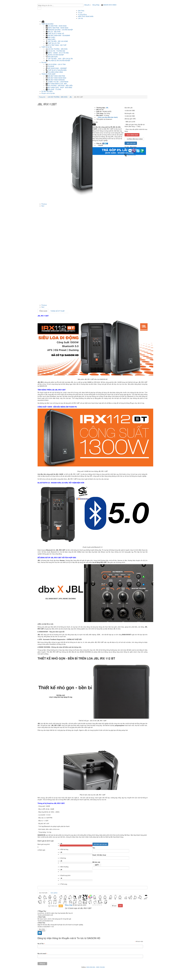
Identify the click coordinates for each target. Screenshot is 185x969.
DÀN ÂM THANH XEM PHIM (56, 76)
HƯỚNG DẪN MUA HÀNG (135, 139)
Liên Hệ (80, 18)
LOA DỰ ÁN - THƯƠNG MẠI (56, 51)
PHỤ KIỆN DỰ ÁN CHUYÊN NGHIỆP (59, 60)
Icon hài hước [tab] (43, 893)
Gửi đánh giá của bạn (100, 844)
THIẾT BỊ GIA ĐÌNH (47, 24)
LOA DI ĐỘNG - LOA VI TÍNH (57, 64)
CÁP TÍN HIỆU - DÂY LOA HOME (58, 41)
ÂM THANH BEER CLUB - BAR (57, 84)
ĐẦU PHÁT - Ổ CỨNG (54, 89)
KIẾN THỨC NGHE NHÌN (85, 16)
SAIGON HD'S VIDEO (109, 5)
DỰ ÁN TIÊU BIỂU (47, 91)
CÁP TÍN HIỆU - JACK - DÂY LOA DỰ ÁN (60, 59)
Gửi (120, 906)
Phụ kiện (44, 62)
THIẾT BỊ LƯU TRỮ (54, 43)
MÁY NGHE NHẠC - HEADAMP (57, 68)
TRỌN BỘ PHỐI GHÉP (48, 74)
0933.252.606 (131, 155)
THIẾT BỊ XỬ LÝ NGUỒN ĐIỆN (57, 70)
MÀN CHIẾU (51, 39)
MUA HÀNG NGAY (132, 135)
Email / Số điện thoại (99, 855)
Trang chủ (42, 97)
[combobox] (60, 5)
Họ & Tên (41, 944)
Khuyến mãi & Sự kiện (48, 93)
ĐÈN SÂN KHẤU (53, 57)
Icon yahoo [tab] (54, 893)
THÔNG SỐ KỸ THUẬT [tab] (57, 311)
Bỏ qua (114, 906)
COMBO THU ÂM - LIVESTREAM (58, 82)
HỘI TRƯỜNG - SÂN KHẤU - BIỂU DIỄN (60, 86)
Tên (93, 848)
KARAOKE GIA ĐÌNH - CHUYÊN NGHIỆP (60, 30)
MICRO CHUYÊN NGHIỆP (56, 55)
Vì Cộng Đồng (82, 14)
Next (42, 206)
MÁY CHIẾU (51, 37)
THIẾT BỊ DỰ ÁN (46, 47)
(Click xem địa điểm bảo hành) (108, 117)
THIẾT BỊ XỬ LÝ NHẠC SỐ (56, 33)
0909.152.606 (100, 967)
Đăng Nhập (95, 5)
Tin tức (80, 12)
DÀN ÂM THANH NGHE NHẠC (57, 78)
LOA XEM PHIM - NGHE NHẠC (57, 26)
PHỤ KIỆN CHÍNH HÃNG (55, 72)
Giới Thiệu (81, 11)
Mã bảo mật (96, 862)
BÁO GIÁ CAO (131, 143)
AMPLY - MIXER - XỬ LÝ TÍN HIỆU (58, 53)
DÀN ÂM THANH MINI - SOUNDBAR (59, 35)
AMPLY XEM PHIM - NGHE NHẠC (58, 28)
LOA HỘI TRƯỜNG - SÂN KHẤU (58, 49)
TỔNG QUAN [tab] (43, 311)
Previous (44, 204)
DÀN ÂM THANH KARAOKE (56, 80)
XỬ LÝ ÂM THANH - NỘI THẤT (57, 45)
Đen (94, 124)
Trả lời (40, 915)
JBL (70, 97)
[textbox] (61, 5)
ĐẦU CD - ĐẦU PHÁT (54, 32)
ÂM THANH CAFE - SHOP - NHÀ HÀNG (60, 87)
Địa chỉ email (42, 953)
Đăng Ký (87, 5)
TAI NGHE (51, 66)
